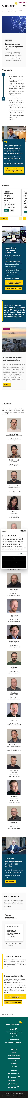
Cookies (13, 1093)
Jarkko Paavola (14, 745)
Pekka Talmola (14, 641)
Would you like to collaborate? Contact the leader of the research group (14, 170)
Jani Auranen (14, 770)
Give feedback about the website (13, 1042)
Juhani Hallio (14, 693)
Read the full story (10, 881)
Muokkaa (13, 562)
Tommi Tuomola (14, 589)
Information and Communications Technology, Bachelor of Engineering (13, 932)
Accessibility (8, 1093)
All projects (4, 218)
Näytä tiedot (21, 553)
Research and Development (9, 10)
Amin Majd (14, 822)
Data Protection (19, 1093)
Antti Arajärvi (14, 796)
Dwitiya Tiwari (14, 460)
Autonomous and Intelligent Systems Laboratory (14, 282)
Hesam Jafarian (14, 434)
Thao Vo (14, 512)
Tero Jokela (14, 615)
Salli (14, 558)
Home (3, 10)
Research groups (18, 10)
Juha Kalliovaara (14, 719)
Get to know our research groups (13, 1002)
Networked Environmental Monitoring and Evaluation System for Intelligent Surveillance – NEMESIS (10, 205)
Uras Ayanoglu (14, 486)
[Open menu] (24, 6)
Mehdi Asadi (14, 667)
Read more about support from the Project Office (15, 996)
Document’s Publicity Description (9, 1095)
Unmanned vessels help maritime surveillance (13, 358)
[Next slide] (24, 218)
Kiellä (14, 566)
